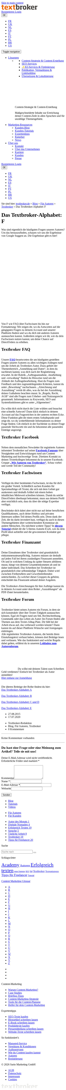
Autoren (25, 865)
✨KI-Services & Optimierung (38, 67)
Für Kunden (14, 815)
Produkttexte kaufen (19, 1025)
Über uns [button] (13, 143)
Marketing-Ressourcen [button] (20, 124)
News (18, 140)
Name (4, 781)
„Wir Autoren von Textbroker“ (28, 462)
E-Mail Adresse (9, 784)
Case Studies (15, 992)
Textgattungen (52, 871)
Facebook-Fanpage (47, 450)
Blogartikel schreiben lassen (23, 1019)
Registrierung (15, 1058)
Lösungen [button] (13, 57)
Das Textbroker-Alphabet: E (16, 708)
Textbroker (7, 206)
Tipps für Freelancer (20, 839)
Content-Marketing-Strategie (23, 998)
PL (9, 39)
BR (10, 42)
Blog (35, 203)
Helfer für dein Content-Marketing (26, 1005)
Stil (31, 871)
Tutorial (31, 875)
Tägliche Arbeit (17, 833)
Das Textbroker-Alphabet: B (16, 695)
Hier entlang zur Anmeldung (16, 677)
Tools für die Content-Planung (24, 1002)
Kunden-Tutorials (24, 130)
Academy (10, 864)
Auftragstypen (15, 1049)
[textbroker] (19, 8)
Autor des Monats (18, 821)
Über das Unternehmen (27, 149)
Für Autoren (46, 203)
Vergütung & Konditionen (22, 1046)
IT (9, 33)
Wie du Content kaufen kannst (24, 1052)
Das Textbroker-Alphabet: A (16, 689)
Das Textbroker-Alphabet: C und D (20, 702)
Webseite (6, 788)
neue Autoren (19, 871)
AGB (11, 1070)
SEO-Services (29, 63)
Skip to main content (12, 2)
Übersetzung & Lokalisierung (37, 76)
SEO (27, 871)
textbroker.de (23, 203)
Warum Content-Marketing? (23, 989)
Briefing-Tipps (16, 995)
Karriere (19, 152)
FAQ (12, 359)
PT (9, 36)
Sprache (13, 830)
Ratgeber (20, 136)
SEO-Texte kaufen (18, 1016)
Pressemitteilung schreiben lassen (25, 1028)
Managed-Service (17, 1043)
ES (9, 30)
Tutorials (12, 803)
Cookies (12, 1079)
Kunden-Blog (22, 127)
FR (10, 21)
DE (4, 15)
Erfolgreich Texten (19, 827)
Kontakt (19, 146)
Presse (18, 158)
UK (10, 24)
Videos (12, 806)
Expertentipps (22, 133)
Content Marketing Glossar (15, 881)
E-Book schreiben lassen (21, 1022)
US (10, 45)
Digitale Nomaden (19, 824)
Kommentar (7, 778)
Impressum (14, 1076)
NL (10, 27)
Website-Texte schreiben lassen (24, 1031)
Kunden (19, 155)
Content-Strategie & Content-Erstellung (43, 60)
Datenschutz (14, 1073)
